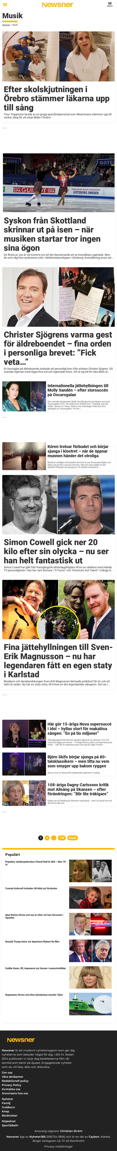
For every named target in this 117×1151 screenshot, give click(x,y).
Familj (6, 1103)
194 (62, 837)
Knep (5, 1111)
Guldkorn (8, 1107)
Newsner (6, 25)
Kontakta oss (11, 1089)
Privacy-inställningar (58, 1146)
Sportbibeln (10, 1125)
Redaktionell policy (15, 1081)
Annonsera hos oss (15, 1093)
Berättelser (10, 1115)
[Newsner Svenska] (57, 5)
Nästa (72, 837)
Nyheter (7, 1099)
